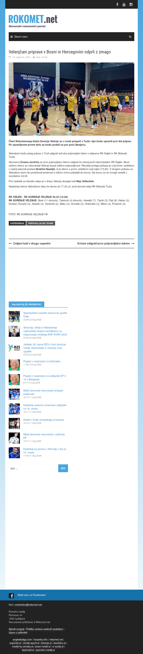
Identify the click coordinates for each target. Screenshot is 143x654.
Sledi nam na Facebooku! (32, 595)
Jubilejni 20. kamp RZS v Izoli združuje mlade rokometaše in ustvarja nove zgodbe (44, 348)
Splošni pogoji (16, 629)
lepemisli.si (28, 650)
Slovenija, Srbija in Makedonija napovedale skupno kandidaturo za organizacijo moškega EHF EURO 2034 (45, 331)
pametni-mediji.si (45, 650)
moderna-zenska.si (22, 646)
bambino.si (60, 643)
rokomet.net (56, 639)
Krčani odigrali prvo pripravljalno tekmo (103, 243)
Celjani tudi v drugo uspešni (31, 243)
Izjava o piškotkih (18, 632)
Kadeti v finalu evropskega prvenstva (43, 419)
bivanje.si (46, 643)
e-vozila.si (57, 646)
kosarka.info (40, 639)
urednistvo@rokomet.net (28, 604)
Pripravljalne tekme (40, 223)
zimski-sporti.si (31, 643)
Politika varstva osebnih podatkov (44, 629)
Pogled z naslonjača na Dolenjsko (42, 361)
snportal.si (15, 643)
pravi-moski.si (42, 646)
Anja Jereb (41, 57)
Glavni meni (20, 36)
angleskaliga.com (22, 639)
